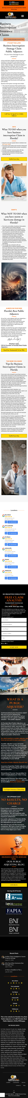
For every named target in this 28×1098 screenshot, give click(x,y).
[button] (14, 350)
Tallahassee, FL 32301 (9, 575)
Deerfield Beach (22, 1038)
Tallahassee (8, 570)
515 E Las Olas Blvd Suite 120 (10, 529)
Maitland (15, 1052)
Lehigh (2, 1052)
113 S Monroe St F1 (8, 574)
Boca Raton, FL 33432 (9, 519)
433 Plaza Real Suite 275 (9, 518)
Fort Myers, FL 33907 (9, 541)
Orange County (16, 1062)
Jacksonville (8, 548)
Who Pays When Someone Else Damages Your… (14, 963)
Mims (20, 1056)
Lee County (21, 1050)
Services (23, 1082)
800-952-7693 (6, 144)
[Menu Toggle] (22, 16)
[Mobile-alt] (11, 983)
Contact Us (18, 1085)
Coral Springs (21, 1037)
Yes (3, 643)
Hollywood (15, 1046)
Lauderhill (15, 1050)
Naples (8, 1058)
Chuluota (8, 1037)
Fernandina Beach (20, 1040)
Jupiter (8, 1048)
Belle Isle (14, 1031)
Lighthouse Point (8, 1052)
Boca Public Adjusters (11, 1033)
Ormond (11, 1063)
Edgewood (13, 1040)
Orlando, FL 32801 (8, 564)
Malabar (20, 1052)
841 (5, 551)
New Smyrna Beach (14, 1058)
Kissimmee (13, 1048)
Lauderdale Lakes (8, 1050)
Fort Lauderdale (9, 525)
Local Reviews (16, 1082)
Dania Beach (4, 1038)
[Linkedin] (22, 983)
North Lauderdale (8, 1060)
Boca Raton (8, 515)
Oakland (3, 1062)
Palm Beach (20, 1063)
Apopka (19, 1029)
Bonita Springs (20, 1033)
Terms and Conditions (15, 1095)
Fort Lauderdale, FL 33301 (10, 530)
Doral (8, 1040)
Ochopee (10, 1062)
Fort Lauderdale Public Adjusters (13, 1042)
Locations (8, 1082)
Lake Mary (19, 1048)
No (6, 643)
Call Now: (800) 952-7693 (14, 606)
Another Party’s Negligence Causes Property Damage (15, 957)
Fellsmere (3, 1042)
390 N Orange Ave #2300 (9, 562)
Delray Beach (4, 1040)
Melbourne (20, 1054)
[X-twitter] (19, 983)
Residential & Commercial (14, 603)
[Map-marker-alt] (8, 983)
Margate (15, 1054)
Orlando (7, 559)
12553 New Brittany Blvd (9, 540)
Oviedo (15, 1063)
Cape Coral (18, 1035)
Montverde (3, 1058)
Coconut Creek (14, 1037)
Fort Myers (7, 537)
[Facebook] (14, 983)
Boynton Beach (4, 1035)
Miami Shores (15, 1056)
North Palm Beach (17, 1060)
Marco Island (10, 1054)
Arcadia (24, 1029)
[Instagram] (16, 983)
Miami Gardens (7, 1056)
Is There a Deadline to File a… (13, 970)
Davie (8, 1038)
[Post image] (2, 957)
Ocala (6, 1062)
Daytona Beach (14, 1038)
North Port (24, 1060)
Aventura (3, 1031)
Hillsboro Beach (8, 1046)
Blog (24, 1085)
